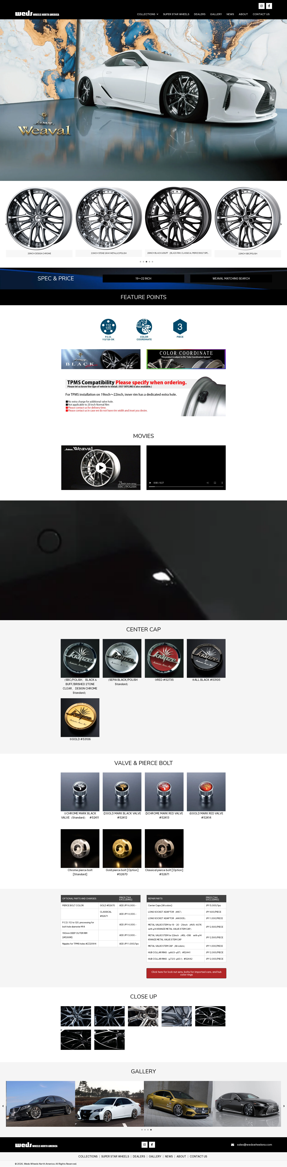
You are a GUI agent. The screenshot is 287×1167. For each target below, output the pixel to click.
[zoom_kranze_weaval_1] (76, 1016)
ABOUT (181, 1156)
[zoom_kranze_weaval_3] (143, 1016)
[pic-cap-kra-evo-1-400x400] (80, 658)
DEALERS (139, 1156)
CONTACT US (198, 1156)
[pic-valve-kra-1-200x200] (80, 792)
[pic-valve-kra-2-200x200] (122, 792)
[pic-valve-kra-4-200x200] (206, 792)
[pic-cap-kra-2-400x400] (122, 658)
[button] (262, 6)
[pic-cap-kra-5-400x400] (80, 717)
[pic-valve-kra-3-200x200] (164, 792)
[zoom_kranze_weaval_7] (109, 1040)
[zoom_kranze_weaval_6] (76, 1040)
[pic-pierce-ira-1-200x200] (80, 848)
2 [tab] (143, 261)
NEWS (169, 1156)
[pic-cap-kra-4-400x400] (206, 658)
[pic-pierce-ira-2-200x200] (122, 848)
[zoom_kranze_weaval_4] (177, 1016)
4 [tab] (149, 261)
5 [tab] (152, 261)
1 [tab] (140, 261)
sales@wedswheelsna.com (254, 1145)
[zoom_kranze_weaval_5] (210, 1016)
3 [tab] (146, 261)
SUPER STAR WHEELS (115, 1156)
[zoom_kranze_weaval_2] (109, 1016)
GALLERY (155, 1156)
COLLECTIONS (88, 1156)
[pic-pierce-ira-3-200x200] (164, 848)
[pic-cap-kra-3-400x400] (164, 658)
